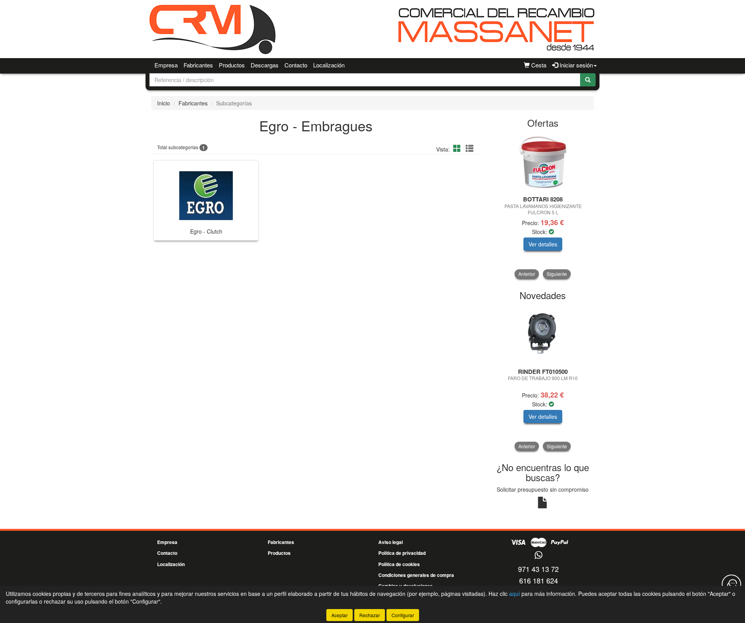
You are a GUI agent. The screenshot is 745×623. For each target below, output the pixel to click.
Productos (232, 65)
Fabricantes (198, 65)
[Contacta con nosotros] (731, 584)
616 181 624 (538, 580)
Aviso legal (390, 542)
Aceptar (339, 615)
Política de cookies (399, 564)
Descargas (265, 65)
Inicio (163, 103)
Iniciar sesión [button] (575, 65)
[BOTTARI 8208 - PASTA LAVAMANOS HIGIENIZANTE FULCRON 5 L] (543, 162)
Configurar (403, 615)
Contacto (295, 65)
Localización (329, 65)
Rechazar (369, 615)
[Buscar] (588, 79)
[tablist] (543, 206)
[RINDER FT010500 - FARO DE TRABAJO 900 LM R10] (543, 335)
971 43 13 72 (538, 569)
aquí (514, 593)
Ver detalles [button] (542, 244)
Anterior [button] (526, 273)
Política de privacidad (402, 552)
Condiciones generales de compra (416, 574)
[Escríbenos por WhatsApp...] (538, 555)
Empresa (166, 65)
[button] (458, 148)
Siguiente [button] (557, 273)
